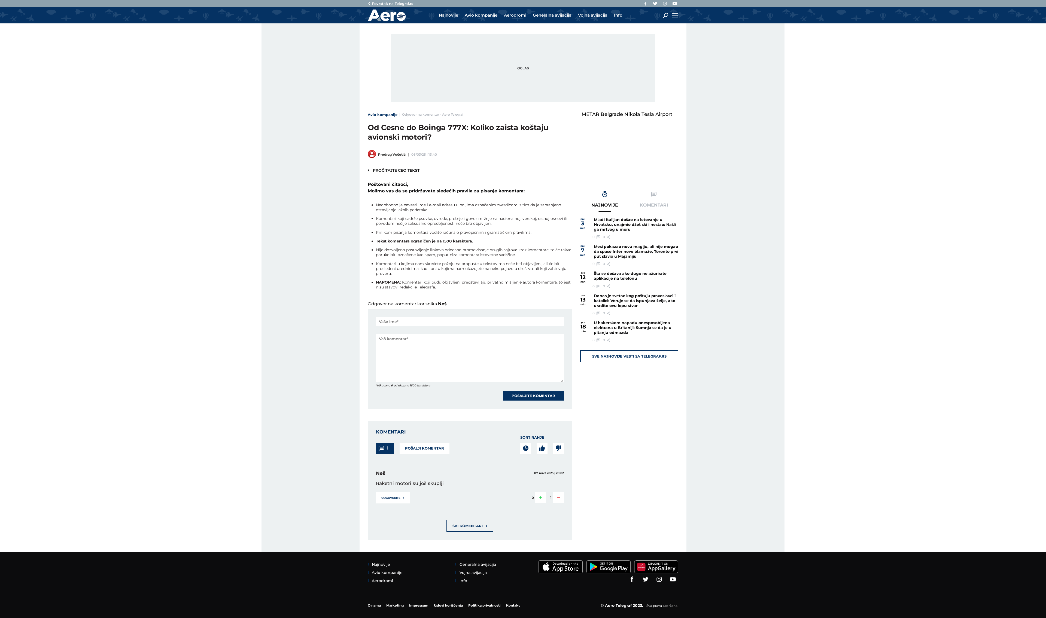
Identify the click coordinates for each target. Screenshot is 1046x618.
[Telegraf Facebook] (645, 3)
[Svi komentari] (525, 448)
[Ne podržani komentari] (558, 448)
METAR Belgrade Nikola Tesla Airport (627, 114)
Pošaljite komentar (533, 395)
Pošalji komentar (424, 448)
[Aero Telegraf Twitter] (655, 3)
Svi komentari (469, 525)
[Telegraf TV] (674, 3)
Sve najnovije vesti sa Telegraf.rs (629, 356)
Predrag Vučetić (392, 154)
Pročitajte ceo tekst (393, 170)
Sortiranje (532, 437)
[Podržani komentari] (542, 448)
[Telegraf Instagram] (664, 3)
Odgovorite (392, 497)
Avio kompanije (382, 114)
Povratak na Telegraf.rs (392, 3)
